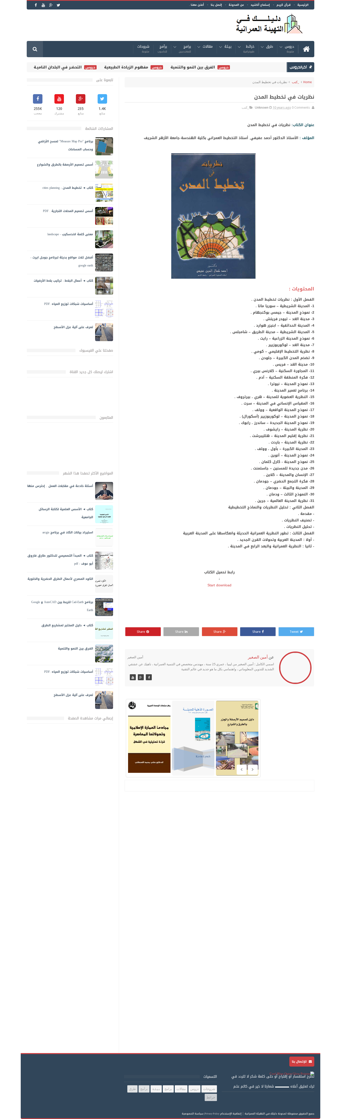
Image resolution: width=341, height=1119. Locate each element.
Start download (219, 585)
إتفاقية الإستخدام (230, 1113)
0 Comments (301, 107)
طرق (269, 47)
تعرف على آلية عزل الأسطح (73, 327)
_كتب (295, 82)
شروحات (143, 49)
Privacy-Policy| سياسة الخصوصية (200, 1113)
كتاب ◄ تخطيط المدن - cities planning (67, 188)
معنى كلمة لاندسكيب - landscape (70, 234)
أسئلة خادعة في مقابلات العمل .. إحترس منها (60, 486)
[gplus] (50, 5)
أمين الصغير (258, 657)
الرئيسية (303, 4)
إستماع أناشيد (260, 4)
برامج (185, 49)
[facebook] (35, 5)
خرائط (248, 49)
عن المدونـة (236, 4)
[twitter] (58, 5)
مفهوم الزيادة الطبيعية (141, 67)
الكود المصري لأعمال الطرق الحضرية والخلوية (60, 579)
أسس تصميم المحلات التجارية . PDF (68, 211)
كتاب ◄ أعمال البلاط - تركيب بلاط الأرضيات (63, 280)
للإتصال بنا (300, 1061)
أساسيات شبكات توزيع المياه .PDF (68, 304)
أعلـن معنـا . (196, 4)
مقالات (208, 47)
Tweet (294, 632)
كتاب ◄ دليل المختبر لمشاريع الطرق (67, 625)
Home (307, 82)
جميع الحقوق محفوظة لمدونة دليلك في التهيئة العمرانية (279, 1113)
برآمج (162, 49)
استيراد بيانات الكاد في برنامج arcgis (67, 532)
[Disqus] (219, 860)
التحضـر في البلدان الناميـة (72, 67)
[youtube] (43, 5)
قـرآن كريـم (284, 4)
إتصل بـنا (216, 4)
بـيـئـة (227, 47)
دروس (289, 49)
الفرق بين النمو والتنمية (207, 67)
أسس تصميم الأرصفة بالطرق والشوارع (65, 164)
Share (256, 632)
